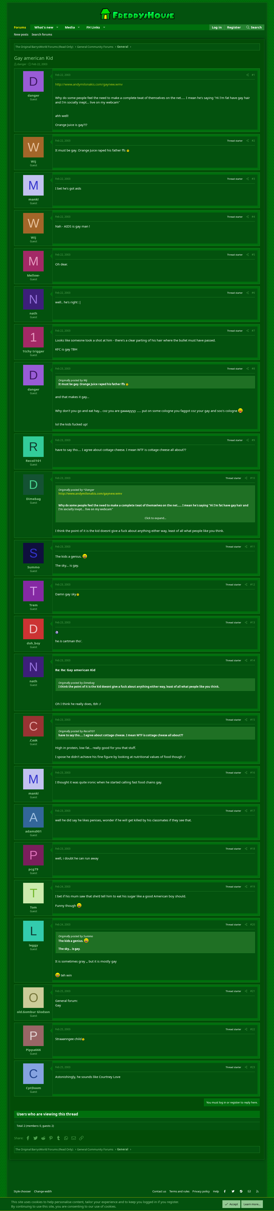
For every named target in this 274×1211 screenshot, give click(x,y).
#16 (252, 772)
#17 (252, 811)
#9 (253, 440)
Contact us (159, 1191)
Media (70, 27)
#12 (252, 584)
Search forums (42, 34)
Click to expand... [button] (155, 518)
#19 (252, 886)
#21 (252, 991)
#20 (252, 924)
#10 (252, 478)
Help (216, 1191)
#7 (253, 330)
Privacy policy (201, 1191)
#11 (252, 546)
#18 (252, 848)
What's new (43, 27)
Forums (20, 27)
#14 (252, 660)
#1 (253, 75)
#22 (252, 1029)
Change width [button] (43, 1191)
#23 (252, 1067)
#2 (253, 140)
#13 (252, 622)
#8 (253, 368)
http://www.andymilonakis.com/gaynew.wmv (89, 84)
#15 (252, 720)
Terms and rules (179, 1191)
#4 (253, 217)
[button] (57, 27)
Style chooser (22, 1191)
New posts (21, 34)
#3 (253, 179)
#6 (253, 293)
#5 (253, 254)
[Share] (247, 75)
